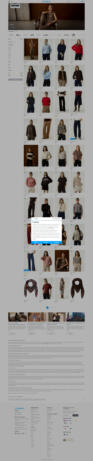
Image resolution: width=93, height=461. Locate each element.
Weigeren (46, 242)
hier (38, 236)
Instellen (36, 242)
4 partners (51, 227)
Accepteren (56, 242)
